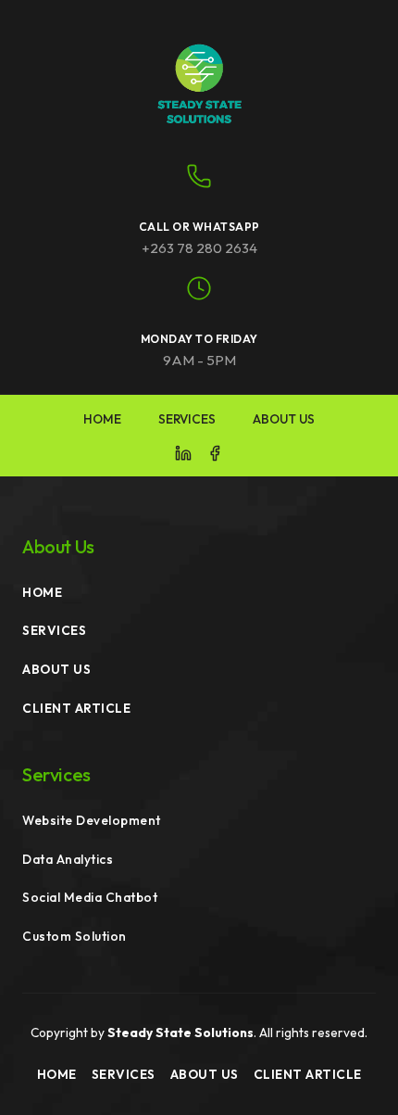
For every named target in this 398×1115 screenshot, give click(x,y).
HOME (102, 419)
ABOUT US (284, 419)
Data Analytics (67, 859)
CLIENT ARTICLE (76, 708)
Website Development (91, 820)
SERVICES (187, 419)
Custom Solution (74, 936)
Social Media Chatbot (89, 897)
